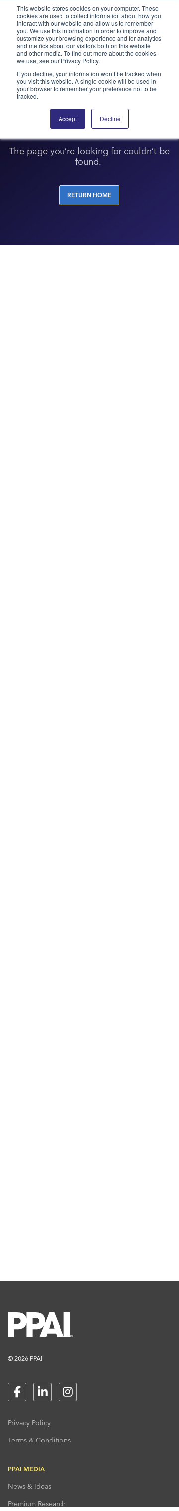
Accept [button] (68, 118)
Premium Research (37, 1503)
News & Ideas (29, 1486)
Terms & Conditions (39, 1440)
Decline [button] (110, 118)
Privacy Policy (29, 1422)
